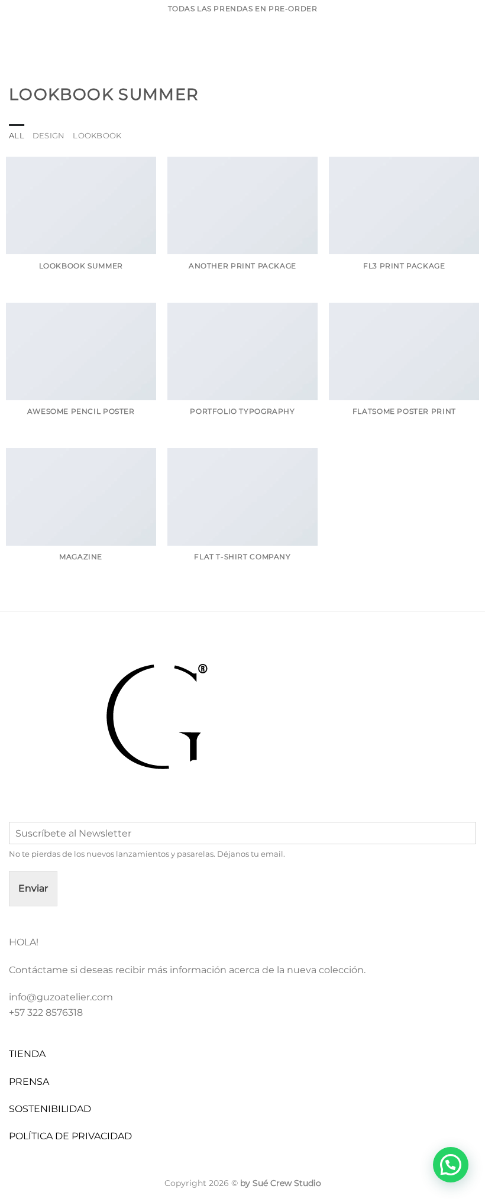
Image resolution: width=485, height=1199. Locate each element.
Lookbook (97, 135)
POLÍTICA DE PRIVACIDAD (70, 1136)
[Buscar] (431, 44)
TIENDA (27, 1053)
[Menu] (143, 44)
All (16, 135)
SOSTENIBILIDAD (50, 1108)
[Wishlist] (450, 44)
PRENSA (29, 1081)
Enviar (33, 888)
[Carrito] (470, 44)
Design (49, 135)
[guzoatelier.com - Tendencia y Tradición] (68, 44)
